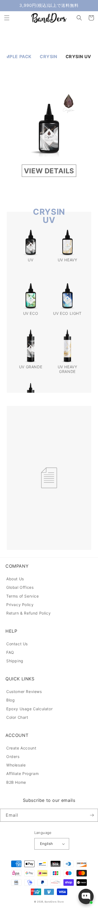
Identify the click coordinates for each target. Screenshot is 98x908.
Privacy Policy (19, 604)
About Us (15, 578)
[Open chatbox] (86, 896)
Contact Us (17, 643)
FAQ (10, 652)
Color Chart (17, 717)
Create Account (21, 748)
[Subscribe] (92, 815)
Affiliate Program (22, 773)
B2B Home (16, 782)
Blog (10, 700)
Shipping (14, 660)
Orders (13, 756)
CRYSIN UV (78, 56)
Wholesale (16, 765)
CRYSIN (48, 56)
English (46, 843)
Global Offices (19, 587)
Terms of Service (22, 596)
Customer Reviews (24, 691)
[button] (7, 18)
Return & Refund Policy (28, 613)
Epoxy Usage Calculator (29, 708)
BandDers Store (54, 901)
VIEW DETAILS (49, 171)
